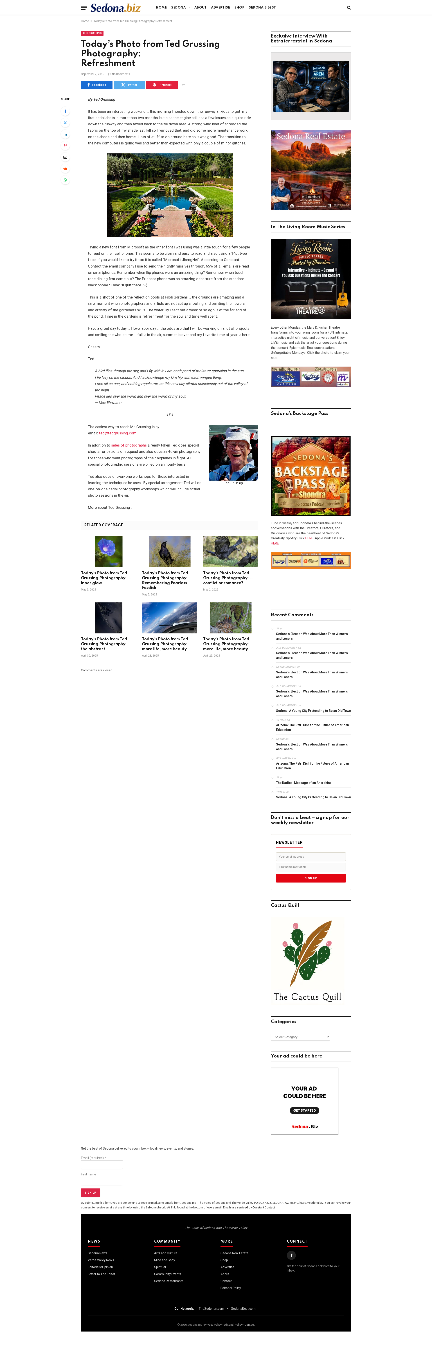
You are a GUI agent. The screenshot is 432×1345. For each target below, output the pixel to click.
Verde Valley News (101, 1260)
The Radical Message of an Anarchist (303, 783)
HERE (309, 538)
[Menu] (84, 8)
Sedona (178, 7)
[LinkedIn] (65, 134)
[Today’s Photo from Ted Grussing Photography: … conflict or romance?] (230, 551)
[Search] (348, 8)
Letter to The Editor (101, 1274)
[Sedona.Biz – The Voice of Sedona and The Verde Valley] (115, 7)
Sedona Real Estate (234, 1253)
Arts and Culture (165, 1253)
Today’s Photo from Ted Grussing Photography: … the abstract (106, 644)
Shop (239, 7)
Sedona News (97, 1253)
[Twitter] (65, 122)
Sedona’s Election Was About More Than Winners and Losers (312, 636)
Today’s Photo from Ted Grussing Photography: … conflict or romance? (228, 578)
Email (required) (93, 1158)
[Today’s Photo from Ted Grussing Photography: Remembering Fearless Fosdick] (169, 551)
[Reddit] (65, 168)
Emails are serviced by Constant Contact (249, 1207)
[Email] (65, 157)
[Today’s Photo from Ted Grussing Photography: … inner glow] (108, 551)
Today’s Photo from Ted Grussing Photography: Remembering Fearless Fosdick (165, 580)
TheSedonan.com (211, 1308)
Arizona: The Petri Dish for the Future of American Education (312, 727)
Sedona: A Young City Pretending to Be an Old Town (313, 710)
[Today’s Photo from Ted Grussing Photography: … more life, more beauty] (169, 617)
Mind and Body (164, 1260)
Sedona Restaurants (168, 1281)
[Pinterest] (65, 145)
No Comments (121, 74)
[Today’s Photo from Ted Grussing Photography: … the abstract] (108, 617)
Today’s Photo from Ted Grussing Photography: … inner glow (106, 578)
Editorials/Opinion (100, 1267)
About (200, 7)
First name (88, 1174)
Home (161, 7)
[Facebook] (65, 111)
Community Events (167, 1274)
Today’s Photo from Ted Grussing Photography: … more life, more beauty (167, 644)
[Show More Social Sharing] (183, 85)
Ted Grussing (92, 33)
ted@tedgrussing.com (118, 433)
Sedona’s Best (262, 7)
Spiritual (160, 1267)
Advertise (220, 7)
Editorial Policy (230, 1288)
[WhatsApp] (65, 179)
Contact (226, 1281)
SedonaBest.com (243, 1308)
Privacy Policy (213, 1324)
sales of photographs (129, 445)
